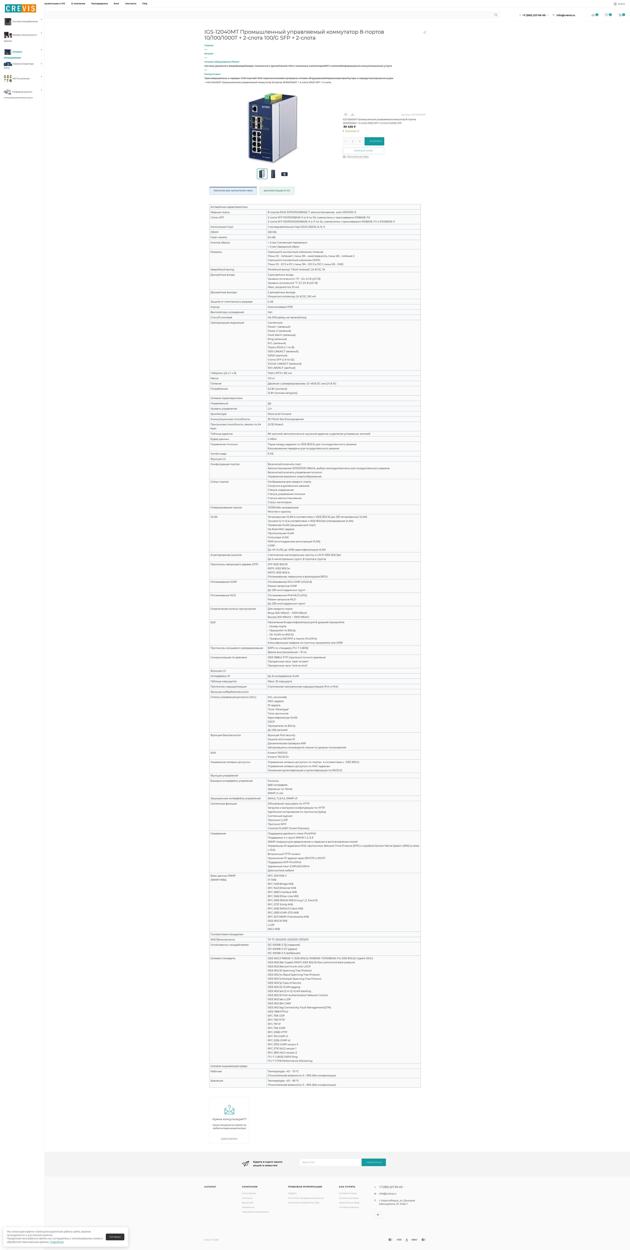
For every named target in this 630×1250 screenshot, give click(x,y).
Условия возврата (349, 1207)
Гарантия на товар (349, 1202)
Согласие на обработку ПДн (303, 1202)
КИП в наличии (332, 66)
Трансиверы (211, 78)
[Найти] (496, 14)
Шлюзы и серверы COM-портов (237, 78)
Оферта (292, 1193)
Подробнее (57, 1241)
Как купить (347, 1186)
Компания (249, 1186)
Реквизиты (248, 1207)
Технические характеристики (233, 190)
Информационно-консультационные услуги (366, 66)
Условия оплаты (348, 1193)
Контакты (247, 1198)
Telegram (377, 1214)
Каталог (210, 1186)
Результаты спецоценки (255, 1211)
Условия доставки (349, 1198)
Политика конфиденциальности (306, 1198)
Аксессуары (386, 78)
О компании (249, 1193)
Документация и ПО (277, 190)
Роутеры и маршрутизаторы (362, 78)
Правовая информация (305, 1186)
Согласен (115, 1236)
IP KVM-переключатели (268, 78)
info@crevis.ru (565, 15)
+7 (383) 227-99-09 (534, 15)
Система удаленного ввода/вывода (224, 66)
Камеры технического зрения (262, 66)
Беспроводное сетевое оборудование (303, 78)
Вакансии (247, 1202)
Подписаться (374, 1162)
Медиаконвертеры (335, 78)
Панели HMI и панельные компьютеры (301, 66)
